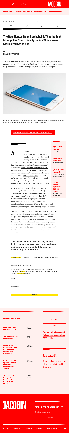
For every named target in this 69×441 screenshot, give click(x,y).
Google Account (38, 257)
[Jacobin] (54, 4)
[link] (24, 4)
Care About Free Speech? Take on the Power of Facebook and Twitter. (9, 365)
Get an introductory (11, 11)
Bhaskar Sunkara (58, 176)
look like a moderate (30, 175)
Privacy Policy (52, 429)
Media (37, 22)
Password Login (16, 257)
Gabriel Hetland (58, 174)
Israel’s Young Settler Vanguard (57, 148)
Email (13, 278)
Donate (54, 325)
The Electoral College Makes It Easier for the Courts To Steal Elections (9, 380)
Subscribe (54, 320)
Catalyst (6, 429)
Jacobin (23, 11)
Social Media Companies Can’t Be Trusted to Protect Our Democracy (10, 350)
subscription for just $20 (36, 11)
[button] (4, 4)
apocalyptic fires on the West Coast (34, 167)
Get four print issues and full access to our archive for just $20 (32, 132)
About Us (16, 429)
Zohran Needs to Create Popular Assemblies (58, 170)
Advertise (39, 429)
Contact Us (28, 429)
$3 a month (32, 250)
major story (15, 191)
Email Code (27, 257)
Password (15, 286)
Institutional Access (51, 257)
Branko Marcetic (11, 54)
